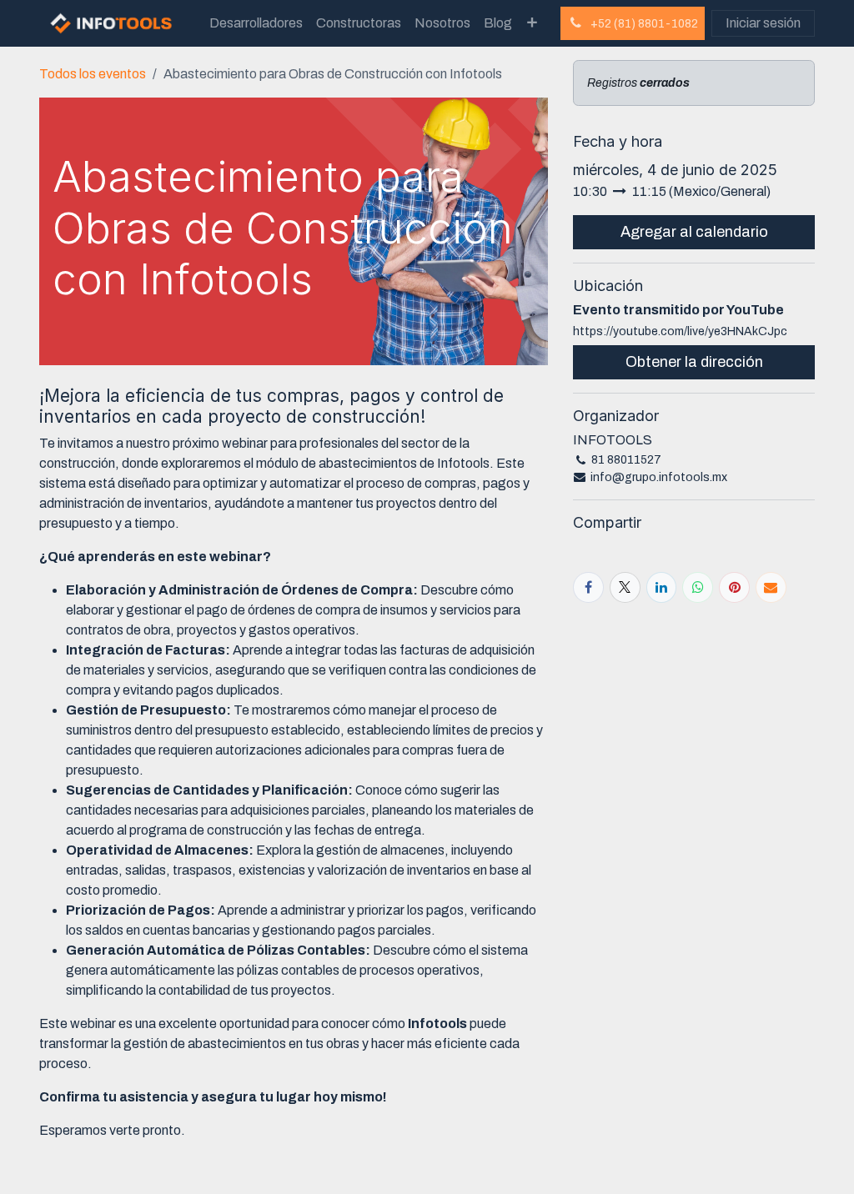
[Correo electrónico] (771, 587)
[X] (625, 587)
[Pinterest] (734, 587)
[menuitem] (256, 23)
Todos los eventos (92, 74)
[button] (694, 232)
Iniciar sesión (763, 23)
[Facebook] (588, 587)
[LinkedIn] (661, 587)
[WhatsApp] (697, 587)
